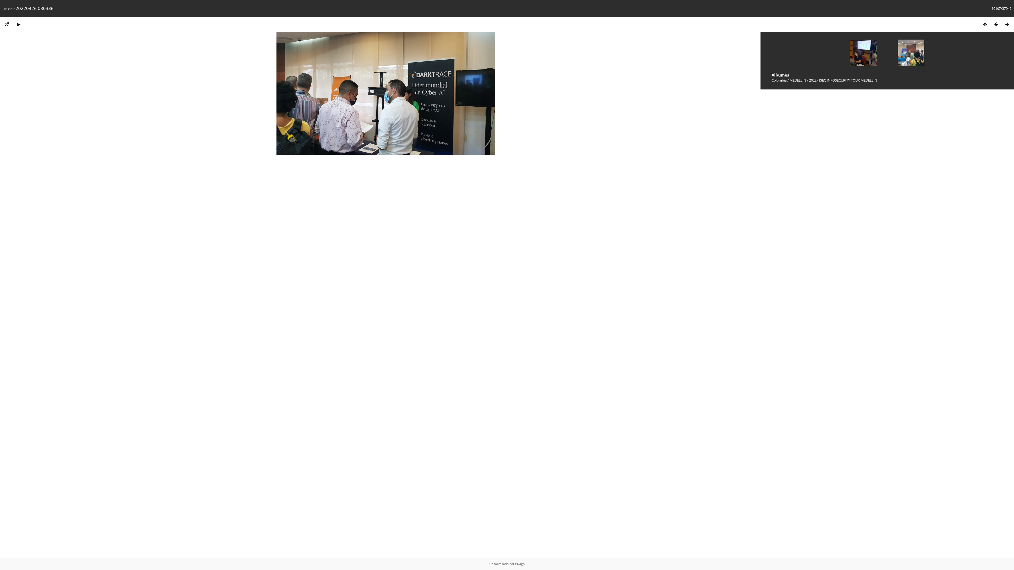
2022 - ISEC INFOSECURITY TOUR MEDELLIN (843, 80)
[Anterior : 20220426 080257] (996, 24)
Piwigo (520, 564)
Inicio (8, 8)
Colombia (779, 80)
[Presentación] (18, 24)
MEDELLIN (798, 80)
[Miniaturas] (984, 24)
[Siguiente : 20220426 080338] (1007, 24)
